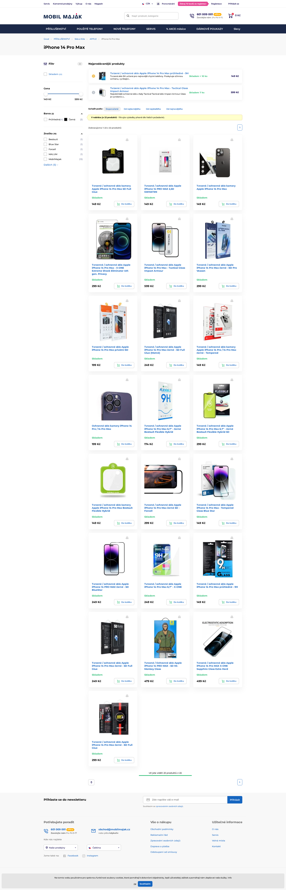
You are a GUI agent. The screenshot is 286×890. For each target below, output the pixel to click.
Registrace (216, 3)
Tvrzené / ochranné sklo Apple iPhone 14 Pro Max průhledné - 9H (149, 73)
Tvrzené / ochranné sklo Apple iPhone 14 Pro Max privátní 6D (110, 348)
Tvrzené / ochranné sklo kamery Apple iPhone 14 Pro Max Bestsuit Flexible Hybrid (112, 507)
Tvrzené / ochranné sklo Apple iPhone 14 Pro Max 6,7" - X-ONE (163, 585)
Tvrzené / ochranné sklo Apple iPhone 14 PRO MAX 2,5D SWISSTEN (162, 188)
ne (135, 884)
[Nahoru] (91, 782)
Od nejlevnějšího (132, 109)
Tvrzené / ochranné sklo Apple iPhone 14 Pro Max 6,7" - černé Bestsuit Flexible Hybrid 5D (215, 428)
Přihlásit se (233, 3)
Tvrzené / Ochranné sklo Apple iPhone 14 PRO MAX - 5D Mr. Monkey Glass (163, 665)
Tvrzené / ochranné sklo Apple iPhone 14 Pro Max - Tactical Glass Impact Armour (164, 267)
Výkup (79, 3)
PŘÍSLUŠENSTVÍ (62, 39)
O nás (88, 3)
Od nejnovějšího (174, 109)
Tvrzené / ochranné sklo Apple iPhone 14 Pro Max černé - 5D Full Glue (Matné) (164, 349)
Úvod (46, 39)
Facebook (73, 855)
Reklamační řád (159, 835)
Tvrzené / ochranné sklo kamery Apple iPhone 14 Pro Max (216, 187)
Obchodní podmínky (161, 829)
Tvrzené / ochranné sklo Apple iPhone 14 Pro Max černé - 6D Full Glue (112, 744)
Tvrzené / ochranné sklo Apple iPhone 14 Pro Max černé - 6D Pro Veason (217, 267)
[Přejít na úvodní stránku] (63, 16)
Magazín (99, 3)
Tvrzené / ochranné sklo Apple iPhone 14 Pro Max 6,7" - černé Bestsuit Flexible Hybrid (162, 428)
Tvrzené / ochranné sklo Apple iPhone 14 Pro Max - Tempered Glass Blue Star (215, 507)
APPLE (93, 39)
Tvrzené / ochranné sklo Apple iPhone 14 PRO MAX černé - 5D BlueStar (110, 586)
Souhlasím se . (163, 806)
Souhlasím (145, 884)
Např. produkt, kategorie (145, 16)
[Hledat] (128, 16)
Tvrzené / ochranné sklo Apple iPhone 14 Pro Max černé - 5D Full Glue (112, 665)
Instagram (92, 855)
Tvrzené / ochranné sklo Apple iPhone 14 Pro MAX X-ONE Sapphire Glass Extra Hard (215, 665)
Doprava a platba (159, 846)
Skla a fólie (80, 39)
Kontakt (216, 846)
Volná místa (218, 840)
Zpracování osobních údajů (165, 840)
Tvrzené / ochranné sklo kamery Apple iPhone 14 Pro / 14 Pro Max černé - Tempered (216, 349)
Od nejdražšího (153, 109)
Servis (47, 3)
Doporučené (112, 109)
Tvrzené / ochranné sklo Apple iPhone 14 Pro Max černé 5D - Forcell (162, 507)
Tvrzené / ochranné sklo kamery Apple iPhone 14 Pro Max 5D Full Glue (111, 188)
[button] (127, 139)
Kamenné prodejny (62, 3)
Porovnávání (168, 3)
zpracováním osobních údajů (169, 806)
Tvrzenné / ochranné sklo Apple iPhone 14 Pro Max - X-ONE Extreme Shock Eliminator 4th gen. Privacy (111, 269)
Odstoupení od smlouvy (164, 852)
